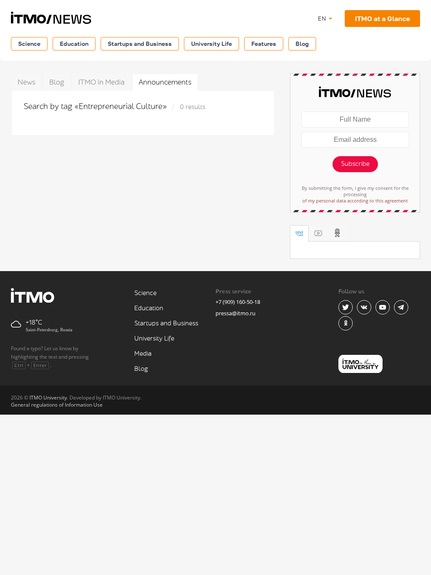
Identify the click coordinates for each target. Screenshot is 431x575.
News (26, 82)
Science (29, 43)
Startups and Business (140, 43)
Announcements (165, 82)
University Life (211, 43)
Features (263, 43)
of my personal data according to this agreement (355, 200)
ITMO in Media (101, 82)
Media (143, 354)
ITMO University (48, 397)
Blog (302, 43)
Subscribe (355, 164)
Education (74, 43)
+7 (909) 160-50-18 (238, 302)
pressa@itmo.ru (235, 313)
